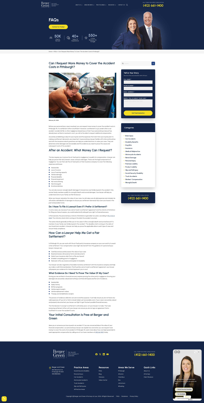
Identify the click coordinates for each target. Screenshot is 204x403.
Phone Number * (129, 85)
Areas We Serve (88, 5)
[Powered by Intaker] (190, 399)
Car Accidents (130, 139)
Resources (111, 5)
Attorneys (147, 374)
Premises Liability (131, 164)
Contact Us (121, 5)
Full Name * (127, 79)
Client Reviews (148, 377)
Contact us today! (58, 27)
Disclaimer (124, 396)
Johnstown (121, 383)
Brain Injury (129, 136)
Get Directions (56, 373)
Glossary (101, 377)
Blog (100, 374)
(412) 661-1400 (153, 5)
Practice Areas (100, 5)
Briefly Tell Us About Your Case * (135, 98)
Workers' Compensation (133, 179)
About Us (78, 5)
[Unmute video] (176, 352)
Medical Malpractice (132, 151)
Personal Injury (130, 161)
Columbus (121, 377)
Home (50, 51)
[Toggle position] (195, 352)
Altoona (120, 374)
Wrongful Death (131, 182)
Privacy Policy (134, 396)
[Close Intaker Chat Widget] (198, 352)
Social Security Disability (134, 173)
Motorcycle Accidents (133, 154)
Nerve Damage (130, 158)
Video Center (103, 380)
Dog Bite (128, 145)
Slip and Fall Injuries (80, 386)
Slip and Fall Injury (131, 170)
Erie (119, 380)
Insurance (128, 148)
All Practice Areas (79, 389)
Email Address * (129, 92)
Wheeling (121, 386)
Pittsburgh (121, 371)
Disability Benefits (131, 142)
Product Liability (131, 167)
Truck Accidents (131, 176)
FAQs (55, 51)
